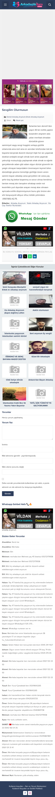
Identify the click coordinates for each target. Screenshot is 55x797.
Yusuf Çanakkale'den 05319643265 (22, 690)
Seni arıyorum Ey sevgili (41, 333)
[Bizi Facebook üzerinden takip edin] (25, 793)
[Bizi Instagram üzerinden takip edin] (30, 793)
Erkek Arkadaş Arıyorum (35, 117)
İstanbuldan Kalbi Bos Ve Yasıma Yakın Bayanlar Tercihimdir (14, 405)
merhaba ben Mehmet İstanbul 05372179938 (28, 715)
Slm (11, 552)
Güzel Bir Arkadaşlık (41, 356)
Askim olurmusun (41, 310)
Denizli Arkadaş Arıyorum (16, 117)
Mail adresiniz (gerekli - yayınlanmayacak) (19, 456)
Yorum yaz (19, 120)
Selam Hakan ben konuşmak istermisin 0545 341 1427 (31, 645)
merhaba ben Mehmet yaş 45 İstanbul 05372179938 (31, 557)
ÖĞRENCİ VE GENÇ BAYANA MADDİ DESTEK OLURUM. (14, 359)
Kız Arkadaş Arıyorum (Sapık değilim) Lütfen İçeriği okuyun (14, 313)
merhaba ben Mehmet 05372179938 (25, 561)
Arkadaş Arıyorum (18, 203)
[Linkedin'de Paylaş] (35, 256)
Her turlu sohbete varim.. (17, 720)
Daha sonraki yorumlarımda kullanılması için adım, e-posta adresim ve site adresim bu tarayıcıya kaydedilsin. (25, 485)
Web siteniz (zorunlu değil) (13, 467)
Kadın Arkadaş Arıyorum (37, 203)
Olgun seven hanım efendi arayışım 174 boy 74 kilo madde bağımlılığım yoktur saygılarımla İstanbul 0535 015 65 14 (26, 653)
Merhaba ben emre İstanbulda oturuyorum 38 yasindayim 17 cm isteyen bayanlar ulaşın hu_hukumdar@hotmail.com (23, 636)
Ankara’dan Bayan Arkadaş (40, 380)
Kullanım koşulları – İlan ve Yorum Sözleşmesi (27, 786)
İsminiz (5, 445)
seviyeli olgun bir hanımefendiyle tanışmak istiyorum (40, 290)
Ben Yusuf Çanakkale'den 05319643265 (24, 686)
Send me (15, 542)
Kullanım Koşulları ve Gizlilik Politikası (27, 788)
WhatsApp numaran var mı (19, 628)
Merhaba (15, 547)
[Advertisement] (27, 45)
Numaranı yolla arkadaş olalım (26, 775)
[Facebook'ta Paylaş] (20, 256)
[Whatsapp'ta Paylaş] (30, 256)
